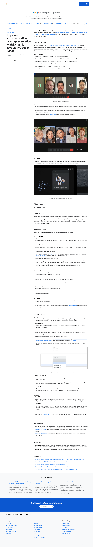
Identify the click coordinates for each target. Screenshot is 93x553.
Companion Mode (73, 305)
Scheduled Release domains (41, 433)
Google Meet (17, 54)
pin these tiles (53, 114)
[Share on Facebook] (14, 60)
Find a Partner (37, 529)
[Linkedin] (27, 514)
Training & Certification (39, 537)
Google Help (9, 529)
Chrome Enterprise (66, 527)
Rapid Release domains (40, 429)
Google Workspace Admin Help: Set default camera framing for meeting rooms (53, 461)
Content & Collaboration (27, 23)
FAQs (35, 533)
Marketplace (37, 531)
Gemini (38, 23)
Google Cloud (65, 523)
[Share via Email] (8, 60)
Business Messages (66, 531)
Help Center (64, 4)
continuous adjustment (41, 255)
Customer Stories (38, 525)
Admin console (10, 54)
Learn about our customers (68, 482)
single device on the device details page (62, 339)
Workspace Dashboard (11, 531)
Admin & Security (48, 23)
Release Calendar (72, 4)
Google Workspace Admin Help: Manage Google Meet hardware (50, 464)
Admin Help (8, 523)
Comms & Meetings (12, 23)
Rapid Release (10, 55)
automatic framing (53, 254)
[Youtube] (21, 514)
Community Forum (10, 527)
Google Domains (66, 525)
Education (58, 23)
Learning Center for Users (12, 525)
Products (51, 4)
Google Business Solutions (68, 529)
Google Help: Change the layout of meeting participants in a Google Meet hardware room (56, 469)
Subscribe (84, 4)
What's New (8, 533)
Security (36, 523)
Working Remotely (38, 527)
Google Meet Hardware (26, 54)
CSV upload (73, 340)
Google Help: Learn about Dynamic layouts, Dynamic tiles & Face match (51, 466)
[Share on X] (17, 60)
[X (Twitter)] (24, 514)
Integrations (36, 535)
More (66, 23)
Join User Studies (66, 533)
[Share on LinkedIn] (11, 60)
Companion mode (46, 414)
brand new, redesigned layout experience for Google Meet (64, 45)
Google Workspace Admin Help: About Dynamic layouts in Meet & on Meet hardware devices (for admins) (59, 459)
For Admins (57, 4)
